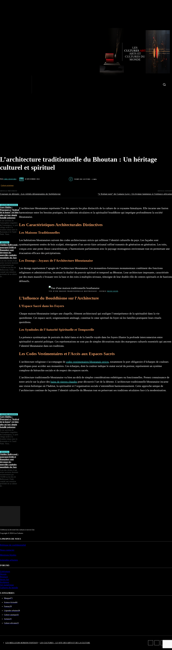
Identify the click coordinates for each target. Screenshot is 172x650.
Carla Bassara (9, 179)
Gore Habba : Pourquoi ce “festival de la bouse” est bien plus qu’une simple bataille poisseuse (9, 212)
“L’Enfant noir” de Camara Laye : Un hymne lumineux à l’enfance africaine (135, 194)
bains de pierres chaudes (64, 381)
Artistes (5, 242)
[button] (164, 84)
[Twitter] (22, 90)
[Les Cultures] (111, 52)
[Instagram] (22, 84)
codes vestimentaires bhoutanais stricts (87, 361)
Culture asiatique (7, 185)
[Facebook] (22, 78)
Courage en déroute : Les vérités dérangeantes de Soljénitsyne (30, 194)
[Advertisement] (9, 346)
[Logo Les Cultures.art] (158, 51)
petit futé (112, 291)
